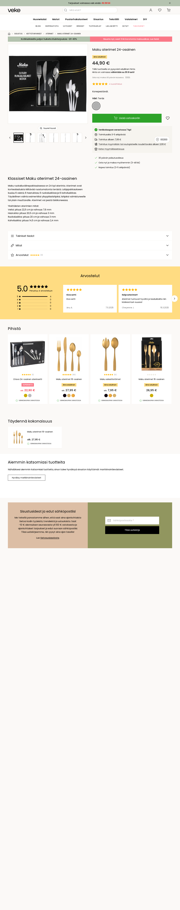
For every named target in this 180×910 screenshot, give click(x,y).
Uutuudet (67, 26)
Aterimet (49, 33)
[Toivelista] (159, 10)
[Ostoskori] (168, 10)
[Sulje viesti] (170, 3)
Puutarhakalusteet (76, 19)
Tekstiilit (114, 19)
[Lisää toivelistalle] (167, 118)
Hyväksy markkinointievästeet (26, 477)
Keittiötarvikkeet (34, 33)
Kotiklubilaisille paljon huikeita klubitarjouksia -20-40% (49, 39)
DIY (145, 19)
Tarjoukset (138, 26)
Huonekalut (40, 19)
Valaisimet (131, 19)
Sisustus (98, 19)
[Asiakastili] (150, 10)
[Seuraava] (82, 83)
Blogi (38, 26)
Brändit (80, 26)
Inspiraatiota (52, 26)
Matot (56, 19)
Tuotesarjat (95, 26)
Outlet (125, 26)
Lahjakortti (112, 26)
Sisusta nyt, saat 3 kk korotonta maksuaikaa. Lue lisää (131, 39)
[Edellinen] (13, 83)
